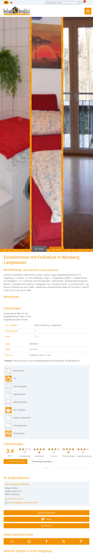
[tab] (39, 249)
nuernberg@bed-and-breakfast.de (23, 502)
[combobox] (63, 2)
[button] (88, 11)
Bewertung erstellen (17, 461)
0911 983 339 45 (15, 498)
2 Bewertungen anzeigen (41, 461)
